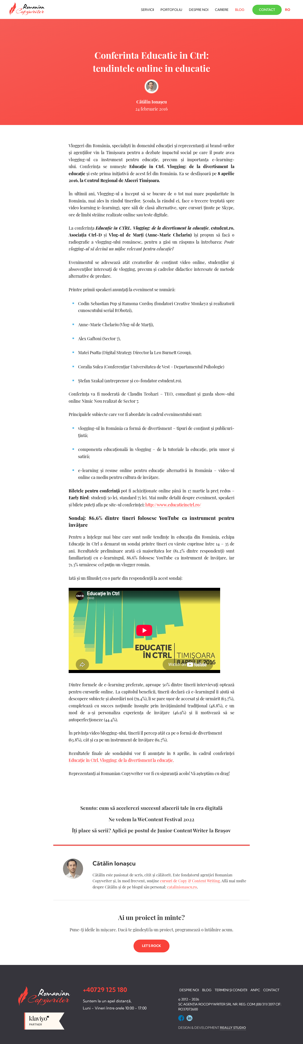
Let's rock (151, 946)
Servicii (147, 10)
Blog (239, 10)
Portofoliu (171, 10)
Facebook (181, 1018)
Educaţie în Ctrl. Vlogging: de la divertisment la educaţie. (121, 760)
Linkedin (189, 1018)
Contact (267, 10)
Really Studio (233, 1028)
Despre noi (198, 10)
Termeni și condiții (231, 990)
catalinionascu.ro (182, 886)
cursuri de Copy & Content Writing (190, 880)
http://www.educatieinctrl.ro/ (173, 504)
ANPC (255, 990)
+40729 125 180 (105, 990)
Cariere (221, 10)
